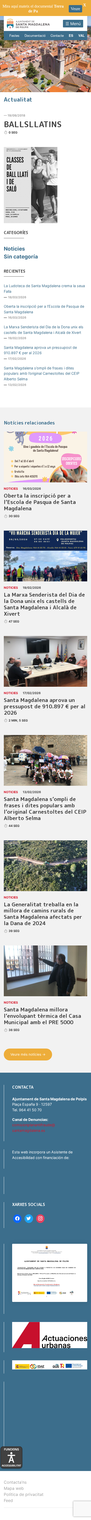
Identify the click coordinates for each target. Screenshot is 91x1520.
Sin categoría (21, 256)
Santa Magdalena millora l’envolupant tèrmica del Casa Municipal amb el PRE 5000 (42, 1016)
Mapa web (14, 1488)
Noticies (14, 249)
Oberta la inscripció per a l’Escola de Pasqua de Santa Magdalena (44, 309)
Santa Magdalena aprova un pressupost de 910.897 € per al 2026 (40, 350)
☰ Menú (73, 23)
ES (71, 35)
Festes (14, 35)
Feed (8, 1500)
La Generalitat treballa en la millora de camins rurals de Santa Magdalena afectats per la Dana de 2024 (43, 914)
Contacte (57, 35)
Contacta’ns (15, 1482)
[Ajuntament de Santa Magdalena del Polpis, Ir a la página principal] (28, 23)
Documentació (35, 35)
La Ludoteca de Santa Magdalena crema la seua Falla (44, 288)
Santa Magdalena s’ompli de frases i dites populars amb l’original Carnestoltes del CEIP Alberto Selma (41, 373)
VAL (81, 35)
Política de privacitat (23, 1494)
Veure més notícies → (28, 1054)
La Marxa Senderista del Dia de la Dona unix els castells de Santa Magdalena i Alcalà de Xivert (43, 330)
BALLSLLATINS (33, 124)
